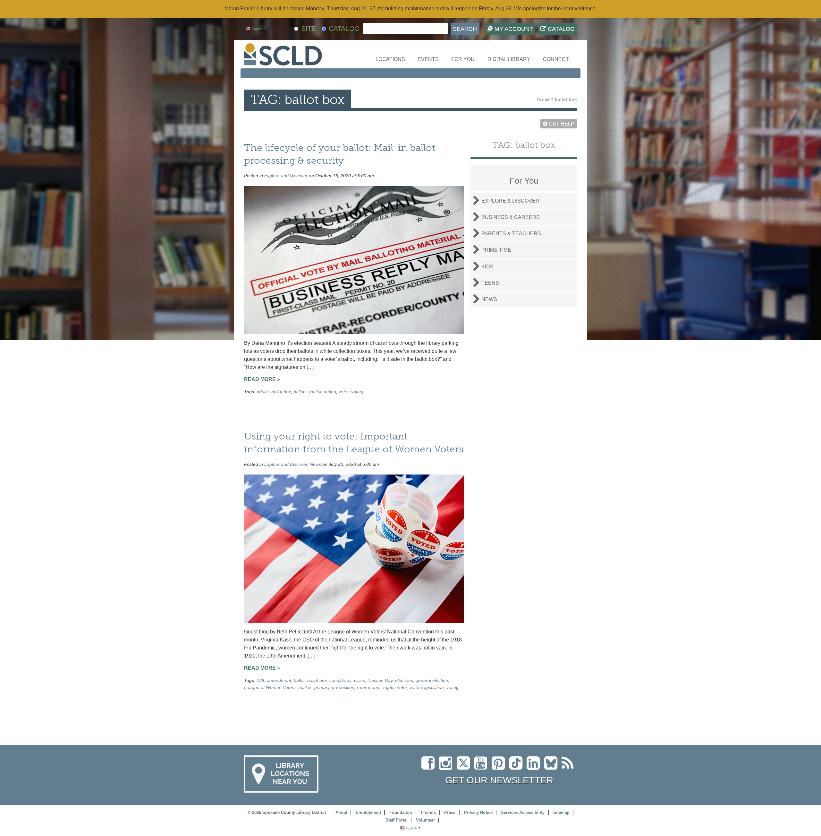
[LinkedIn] (535, 767)
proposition (343, 687)
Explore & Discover (510, 201)
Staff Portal (396, 820)
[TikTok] (518, 767)
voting (357, 391)
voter (344, 391)
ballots (300, 391)
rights (388, 687)
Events (428, 59)
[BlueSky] (553, 767)
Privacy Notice (478, 812)
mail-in (305, 687)
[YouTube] (482, 767)
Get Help (560, 123)
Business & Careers (510, 217)
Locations (390, 59)
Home (543, 99)
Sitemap (561, 812)
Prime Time (496, 250)
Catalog (560, 29)
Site (308, 28)
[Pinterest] (500, 767)
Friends (428, 812)
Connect (556, 59)
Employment (368, 812)
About (341, 812)
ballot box (281, 391)
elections (404, 680)
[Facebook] (429, 767)
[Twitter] (465, 767)
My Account (513, 29)
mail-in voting (322, 391)
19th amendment (274, 680)
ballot (299, 680)
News (315, 464)
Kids (487, 266)
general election (432, 680)
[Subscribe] (569, 767)
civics (359, 680)
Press (449, 812)
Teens (490, 283)
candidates (340, 680)
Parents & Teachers (511, 233)
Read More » (262, 379)
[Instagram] (447, 767)
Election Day (380, 680)
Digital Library (508, 59)
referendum (369, 687)
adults (263, 391)
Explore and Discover (286, 175)
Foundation (400, 812)
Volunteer (425, 820)
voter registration (427, 687)
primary (321, 687)
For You (463, 59)
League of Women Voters (270, 687)
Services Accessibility (523, 812)
